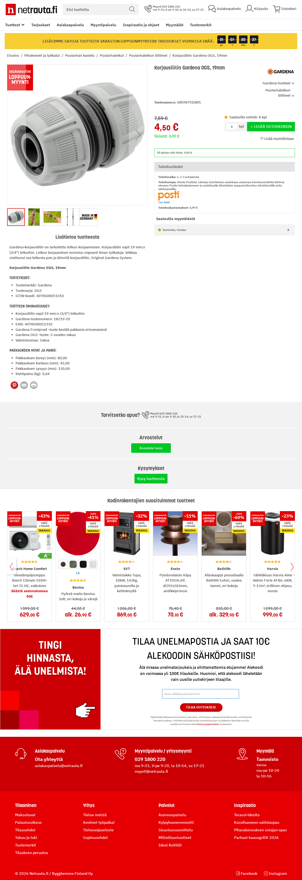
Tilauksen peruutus (31, 852)
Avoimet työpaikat (99, 822)
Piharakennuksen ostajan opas (260, 830)
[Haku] (132, 9)
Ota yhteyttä (49, 759)
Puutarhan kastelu (80, 55)
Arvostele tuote (151, 448)
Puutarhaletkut (112, 55)
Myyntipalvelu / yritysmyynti (163, 751)
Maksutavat (25, 814)
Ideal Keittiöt (170, 845)
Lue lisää (164, 202)
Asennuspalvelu (172, 814)
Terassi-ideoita (247, 814)
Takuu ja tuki (26, 837)
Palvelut (167, 805)
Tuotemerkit (200, 24)
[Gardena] (281, 72)
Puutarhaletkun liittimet (148, 55)
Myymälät (174, 24)
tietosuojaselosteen (208, 724)
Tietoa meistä (95, 814)
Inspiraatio (245, 805)
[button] (16, 135)
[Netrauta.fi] (31, 9)
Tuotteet (12, 24)
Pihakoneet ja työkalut (42, 55)
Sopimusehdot (95, 837)
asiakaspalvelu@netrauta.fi (59, 765)
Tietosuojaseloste (98, 830)
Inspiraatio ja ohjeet (141, 24)
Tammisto (267, 759)
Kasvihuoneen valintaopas (256, 822)
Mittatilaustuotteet (175, 837)
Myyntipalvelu (103, 24)
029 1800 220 (150, 759)
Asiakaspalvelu (70, 24)
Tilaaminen (26, 805)
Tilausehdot (25, 830)
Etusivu (13, 55)
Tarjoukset (40, 24)
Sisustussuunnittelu (176, 830)
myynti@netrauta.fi (151, 771)
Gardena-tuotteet (276, 83)
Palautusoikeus (28, 822)
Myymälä (265, 751)
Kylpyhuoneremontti (176, 822)
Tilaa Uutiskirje (201, 707)
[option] (63, 564)
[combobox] (101, 9)
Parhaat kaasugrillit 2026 (256, 837)
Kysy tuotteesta (151, 478)
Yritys (89, 805)
